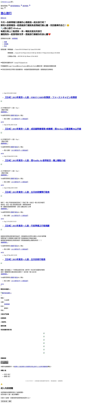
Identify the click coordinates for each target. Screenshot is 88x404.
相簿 (5, 42)
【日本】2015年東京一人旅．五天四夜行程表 (24, 259)
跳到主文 (3, 18)
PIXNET (31, 381)
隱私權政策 (53, 381)
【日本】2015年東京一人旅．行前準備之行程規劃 (27, 226)
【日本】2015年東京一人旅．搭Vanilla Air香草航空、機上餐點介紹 (34, 160)
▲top (2, 122)
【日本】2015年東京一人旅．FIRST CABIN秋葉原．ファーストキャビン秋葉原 (40, 97)
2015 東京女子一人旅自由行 (19, 119)
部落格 (6, 44)
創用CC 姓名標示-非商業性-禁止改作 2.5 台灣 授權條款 (31, 366)
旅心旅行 (6, 13)
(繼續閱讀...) (4, 112)
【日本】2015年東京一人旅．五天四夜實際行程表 (27, 192)
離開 (10, 401)
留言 (16, 115)
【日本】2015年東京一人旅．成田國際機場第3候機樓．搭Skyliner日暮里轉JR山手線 (42, 129)
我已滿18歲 (4, 401)
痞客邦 (12, 115)
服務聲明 (60, 381)
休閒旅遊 (15, 38)
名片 (5, 46)
